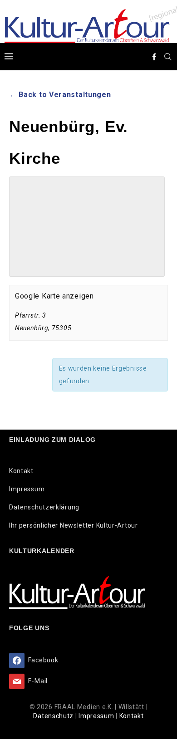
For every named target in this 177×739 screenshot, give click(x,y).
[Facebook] (154, 57)
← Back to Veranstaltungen (60, 94)
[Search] (167, 57)
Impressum (26, 489)
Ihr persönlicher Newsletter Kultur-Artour (73, 525)
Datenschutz (54, 715)
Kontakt (21, 471)
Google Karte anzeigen (54, 296)
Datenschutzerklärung (44, 507)
